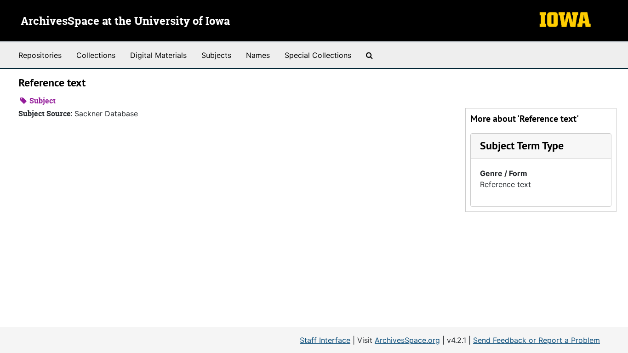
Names (258, 55)
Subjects (216, 55)
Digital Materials (158, 55)
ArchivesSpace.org (407, 340)
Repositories (40, 55)
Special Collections (318, 55)
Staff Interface (325, 340)
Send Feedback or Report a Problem (536, 340)
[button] (522, 145)
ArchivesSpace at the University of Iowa (125, 21)
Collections (95, 55)
